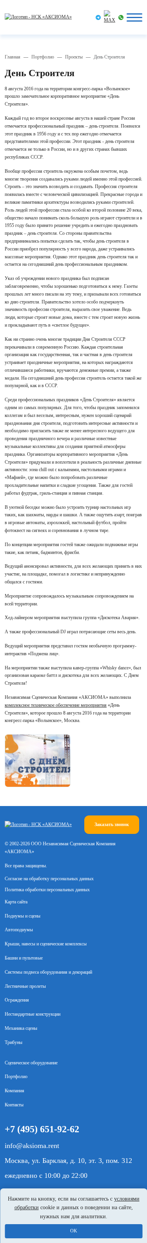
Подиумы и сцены (22, 916)
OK (73, 1231)
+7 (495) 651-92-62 (42, 1129)
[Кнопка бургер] (134, 17)
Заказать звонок (111, 824)
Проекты (74, 57)
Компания (14, 1090)
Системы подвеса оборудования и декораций (48, 972)
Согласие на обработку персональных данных (49, 878)
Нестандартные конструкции (32, 1014)
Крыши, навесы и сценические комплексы (46, 944)
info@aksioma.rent (32, 1146)
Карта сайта (16, 902)
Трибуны (13, 1042)
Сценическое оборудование (31, 1063)
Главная (12, 57)
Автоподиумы (19, 929)
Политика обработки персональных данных (47, 889)
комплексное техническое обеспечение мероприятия (56, 705)
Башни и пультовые (24, 958)
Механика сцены (21, 1028)
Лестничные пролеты (25, 986)
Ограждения (17, 1000)
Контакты (14, 1105)
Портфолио (42, 57)
